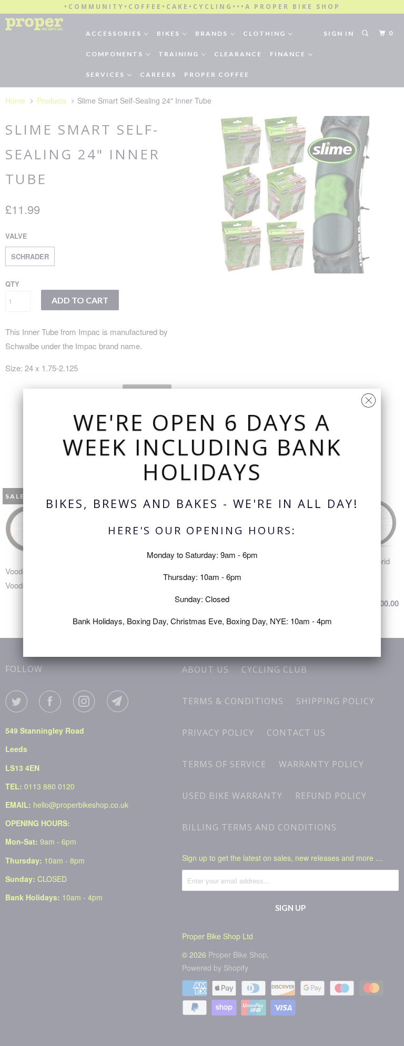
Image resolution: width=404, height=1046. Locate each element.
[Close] (368, 398)
